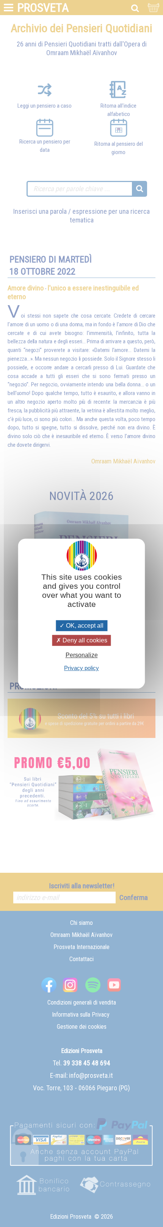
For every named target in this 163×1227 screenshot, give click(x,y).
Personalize (82, 655)
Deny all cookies (84, 640)
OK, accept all (83, 625)
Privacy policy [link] (81, 668)
